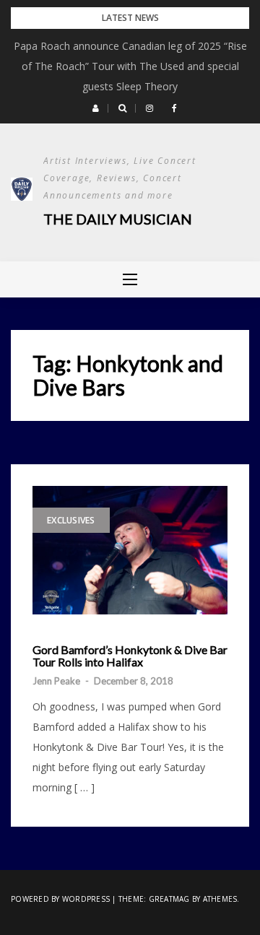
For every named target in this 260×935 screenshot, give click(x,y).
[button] (96, 108)
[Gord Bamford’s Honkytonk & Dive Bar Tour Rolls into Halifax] (130, 550)
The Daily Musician (117, 218)
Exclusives (71, 520)
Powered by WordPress (60, 899)
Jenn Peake (56, 681)
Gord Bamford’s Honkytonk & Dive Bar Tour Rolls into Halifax (130, 656)
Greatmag (169, 899)
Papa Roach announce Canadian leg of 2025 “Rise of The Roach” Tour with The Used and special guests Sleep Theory (130, 66)
